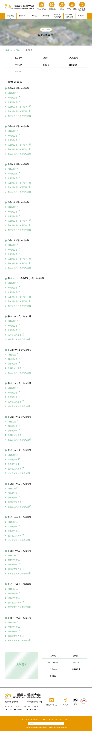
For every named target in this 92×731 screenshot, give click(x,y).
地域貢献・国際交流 (69, 16)
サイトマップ (24, 719)
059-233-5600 (15, 710)
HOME (7, 50)
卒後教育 (81, 16)
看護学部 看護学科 (12, 702)
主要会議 (46, 65)
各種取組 (18, 71)
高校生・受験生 (41, 9)
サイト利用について (60, 719)
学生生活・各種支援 (57, 16)
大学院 (34, 16)
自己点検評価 (73, 58)
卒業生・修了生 (72, 9)
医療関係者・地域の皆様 (82, 9)
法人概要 (18, 58)
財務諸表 (12, 93)
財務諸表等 (76, 669)
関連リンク (46, 719)
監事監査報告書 (14, 335)
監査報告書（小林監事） (18, 107)
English (35, 719)
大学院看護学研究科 (34, 702)
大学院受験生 (52, 9)
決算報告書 (13, 102)
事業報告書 (13, 98)
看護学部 (22, 16)
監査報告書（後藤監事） (18, 111)
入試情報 (46, 16)
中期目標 (18, 65)
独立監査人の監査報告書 (18, 116)
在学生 (62, 9)
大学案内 (10, 16)
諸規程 (46, 58)
